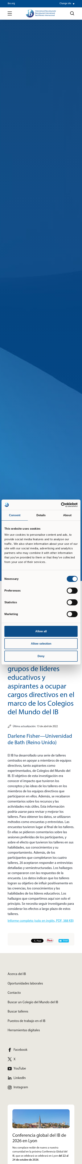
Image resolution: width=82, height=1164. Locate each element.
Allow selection (41, 643)
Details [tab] (41, 515)
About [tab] (67, 515)
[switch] (72, 591)
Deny (41, 656)
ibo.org (11, 3)
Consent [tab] (14, 515)
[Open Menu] (10, 14)
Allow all (41, 631)
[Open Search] (72, 13)
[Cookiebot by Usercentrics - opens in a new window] (61, 504)
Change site (65, 3)
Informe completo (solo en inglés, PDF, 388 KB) (41, 921)
